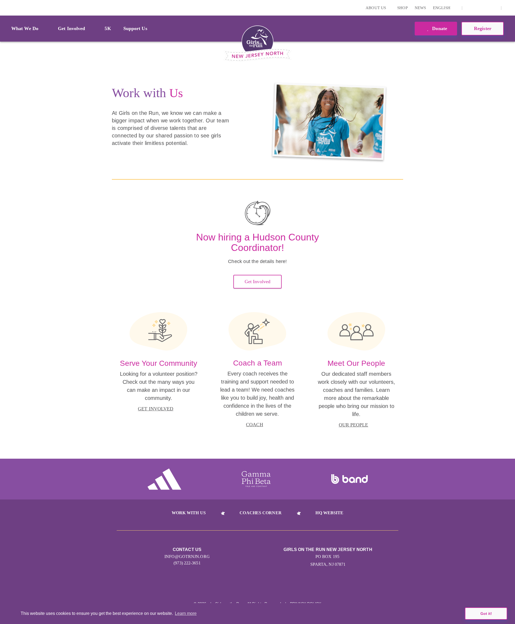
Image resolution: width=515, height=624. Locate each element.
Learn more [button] (186, 613)
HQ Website (329, 512)
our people (353, 425)
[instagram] (469, 8)
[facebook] (494, 8)
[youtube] (485, 8)
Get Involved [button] (71, 28)
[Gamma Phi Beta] (256, 479)
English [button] (442, 8)
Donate (439, 28)
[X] (477, 8)
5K (108, 28)
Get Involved (257, 281)
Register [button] (482, 28)
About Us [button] (376, 8)
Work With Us (189, 512)
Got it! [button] (486, 613)
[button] (508, 8)
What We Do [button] (24, 28)
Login (5, 7)
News (420, 8)
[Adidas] (164, 479)
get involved (155, 408)
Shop (402, 8)
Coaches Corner (260, 512)
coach (254, 424)
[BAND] (349, 479)
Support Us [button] (135, 28)
